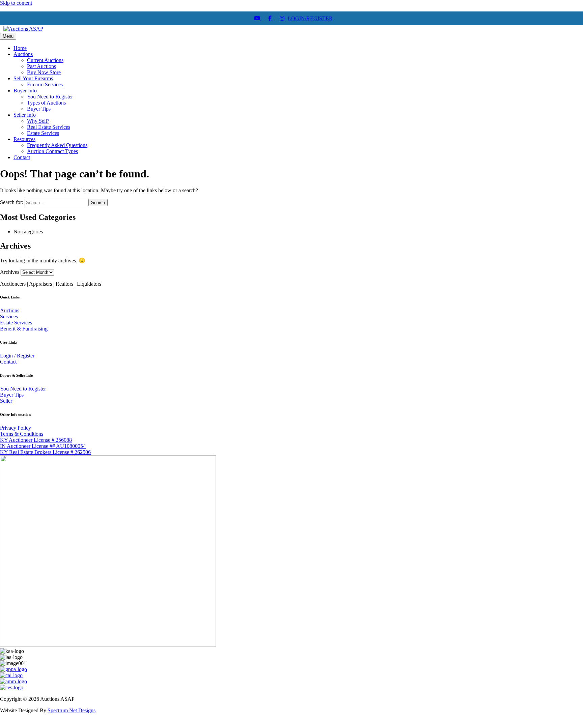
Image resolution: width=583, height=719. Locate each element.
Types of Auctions (46, 103)
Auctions (23, 54)
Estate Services (43, 133)
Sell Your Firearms (33, 78)
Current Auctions (45, 60)
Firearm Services (45, 84)
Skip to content (16, 3)
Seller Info (24, 115)
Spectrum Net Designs (71, 710)
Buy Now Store (44, 72)
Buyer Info (25, 90)
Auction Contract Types (52, 151)
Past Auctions (41, 66)
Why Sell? (38, 121)
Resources (24, 139)
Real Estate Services (48, 127)
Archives (9, 272)
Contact (21, 157)
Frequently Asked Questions (57, 145)
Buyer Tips (39, 109)
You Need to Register (50, 96)
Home (20, 48)
